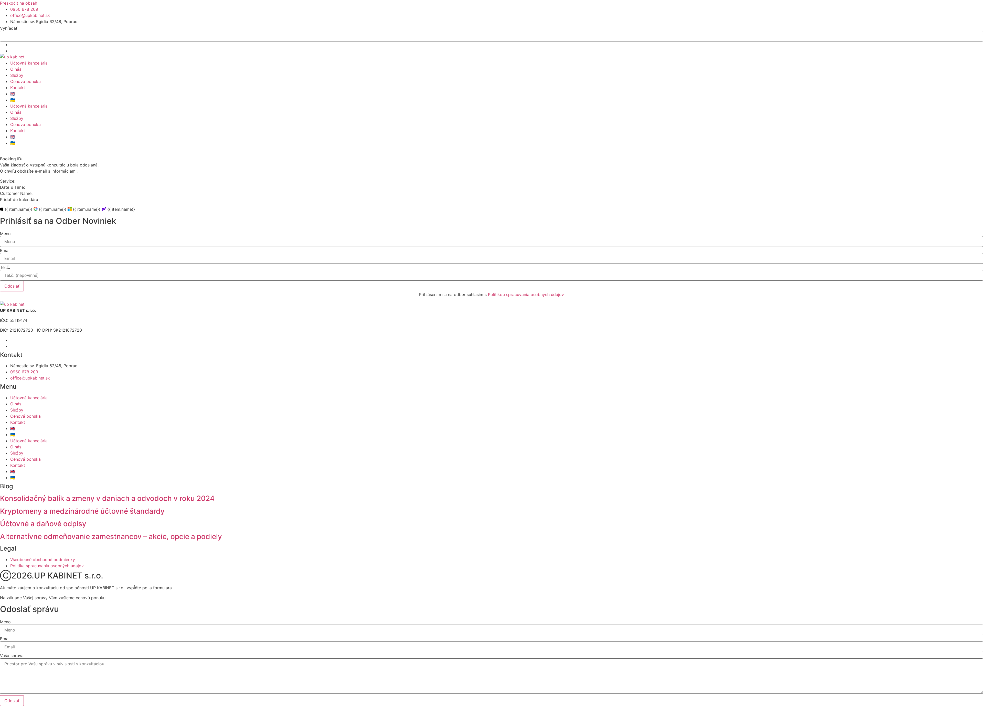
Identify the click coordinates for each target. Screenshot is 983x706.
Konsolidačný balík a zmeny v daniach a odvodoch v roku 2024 (107, 498)
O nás (15, 69)
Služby (16, 75)
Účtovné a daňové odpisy (43, 523)
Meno (5, 233)
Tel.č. (5, 267)
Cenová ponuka (25, 81)
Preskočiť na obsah (18, 3)
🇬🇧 (12, 93)
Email (5, 250)
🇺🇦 (12, 99)
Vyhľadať (8, 28)
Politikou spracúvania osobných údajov (526, 294)
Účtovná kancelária (29, 63)
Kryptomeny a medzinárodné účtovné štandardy (82, 511)
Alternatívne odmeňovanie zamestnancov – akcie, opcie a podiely (111, 536)
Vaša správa (12, 656)
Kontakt (17, 87)
